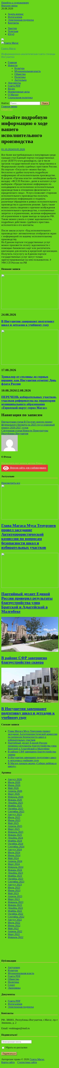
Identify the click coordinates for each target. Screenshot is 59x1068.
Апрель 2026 (15, 791)
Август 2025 (15, 814)
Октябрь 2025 (15, 808)
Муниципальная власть (27, 71)
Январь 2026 (15, 799)
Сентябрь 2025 (16, 811)
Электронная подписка (21, 20)
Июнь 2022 (14, 925)
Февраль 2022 (15, 937)
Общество (20, 74)
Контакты (13, 22)
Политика (20, 77)
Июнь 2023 (14, 890)
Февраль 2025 (15, 832)
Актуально (20, 80)
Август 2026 (15, 779)
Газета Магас (8, 48)
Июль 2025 (14, 817)
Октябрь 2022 (15, 913)
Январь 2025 (15, 835)
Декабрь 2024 (15, 837)
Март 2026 (14, 794)
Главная (12, 62)
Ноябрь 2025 (15, 805)
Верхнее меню (9, 5)
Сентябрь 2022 (16, 916)
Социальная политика (20, 97)
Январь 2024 (15, 870)
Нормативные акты (19, 91)
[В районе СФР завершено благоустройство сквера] (29, 651)
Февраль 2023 (15, 902)
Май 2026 (13, 788)
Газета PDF (14, 85)
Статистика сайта (27, 1062)
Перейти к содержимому (15, 2)
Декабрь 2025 (15, 802)
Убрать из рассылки (16, 1047)
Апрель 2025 (15, 826)
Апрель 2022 (15, 931)
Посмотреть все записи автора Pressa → (23, 463)
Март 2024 (14, 864)
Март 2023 (14, 899)
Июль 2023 (14, 887)
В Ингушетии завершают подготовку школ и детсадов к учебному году (27, 323)
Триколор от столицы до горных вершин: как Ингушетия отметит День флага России (28, 380)
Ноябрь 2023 (15, 875)
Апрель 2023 (15, 896)
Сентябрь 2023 (16, 881)
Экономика (14, 987)
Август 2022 (15, 919)
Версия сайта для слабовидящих (27, 467)
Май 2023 (13, 893)
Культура (19, 68)
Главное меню (9, 106)
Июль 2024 (14, 852)
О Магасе (13, 94)
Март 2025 (14, 829)
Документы (14, 83)
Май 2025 (13, 823)
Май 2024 (13, 858)
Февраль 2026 (15, 797)
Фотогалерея (15, 17)
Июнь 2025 (14, 820)
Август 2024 (15, 849)
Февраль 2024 (15, 867)
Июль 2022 (14, 922)
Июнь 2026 (14, 785)
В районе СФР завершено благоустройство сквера (24, 660)
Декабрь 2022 (15, 908)
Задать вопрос (16, 14)
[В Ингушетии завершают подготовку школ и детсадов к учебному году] (29, 308)
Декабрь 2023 (15, 873)
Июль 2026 (14, 782)
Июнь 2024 (14, 855)
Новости (13, 65)
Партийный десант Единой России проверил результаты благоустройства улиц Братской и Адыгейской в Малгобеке (27, 602)
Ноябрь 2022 (15, 911)
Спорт (11, 985)
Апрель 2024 (15, 861)
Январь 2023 (15, 905)
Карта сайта (8, 1062)
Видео (11, 88)
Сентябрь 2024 (16, 846)
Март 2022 (14, 934)
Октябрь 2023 (15, 878)
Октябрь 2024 (15, 843)
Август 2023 (15, 884)
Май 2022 (13, 928)
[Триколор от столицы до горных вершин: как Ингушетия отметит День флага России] (29, 363)
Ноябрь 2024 (15, 840)
